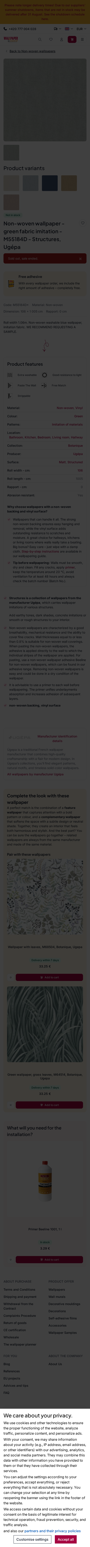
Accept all (66, 1539)
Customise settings (32, 1539)
